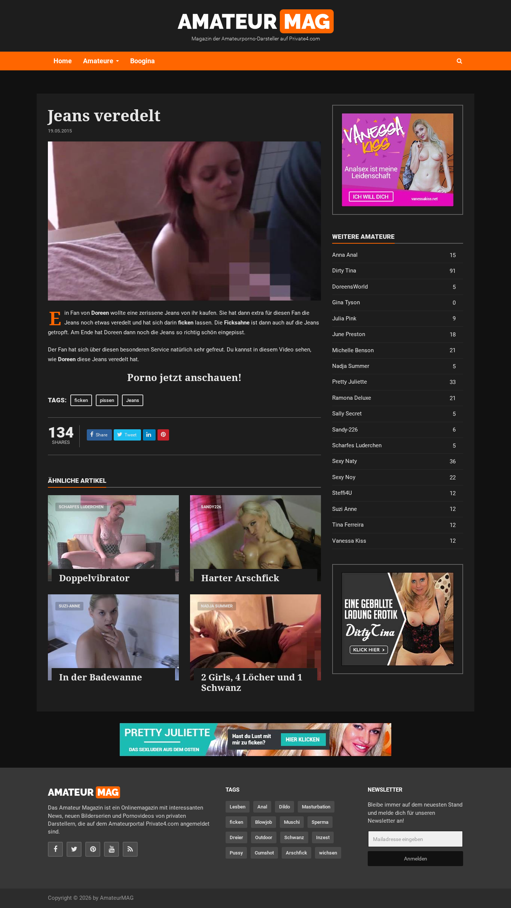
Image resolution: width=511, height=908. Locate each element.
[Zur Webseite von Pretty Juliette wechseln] (255, 739)
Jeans (132, 400)
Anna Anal (394, 255)
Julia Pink (394, 318)
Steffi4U (394, 493)
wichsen (328, 853)
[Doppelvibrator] (113, 538)
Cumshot (264, 853)
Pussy (236, 853)
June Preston (394, 334)
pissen (107, 400)
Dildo (284, 807)
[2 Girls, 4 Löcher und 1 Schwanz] (255, 637)
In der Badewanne (100, 677)
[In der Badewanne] (113, 637)
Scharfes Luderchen (81, 507)
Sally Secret (394, 413)
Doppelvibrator (94, 578)
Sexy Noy (394, 477)
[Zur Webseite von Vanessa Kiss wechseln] (398, 619)
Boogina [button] (142, 61)
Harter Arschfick (240, 578)
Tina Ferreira (394, 524)
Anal (262, 807)
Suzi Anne (394, 509)
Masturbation (316, 807)
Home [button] (62, 61)
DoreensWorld (394, 286)
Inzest (323, 837)
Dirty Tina (394, 270)
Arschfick (296, 853)
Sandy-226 (394, 429)
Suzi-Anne (69, 606)
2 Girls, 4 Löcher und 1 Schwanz (251, 682)
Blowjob (263, 822)
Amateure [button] (98, 61)
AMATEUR (254, 21)
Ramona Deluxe (394, 398)
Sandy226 (211, 507)
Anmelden (415, 859)
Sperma (320, 822)
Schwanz (294, 837)
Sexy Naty (394, 461)
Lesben (237, 807)
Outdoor (263, 837)
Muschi (292, 822)
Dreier (236, 837)
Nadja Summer (217, 606)
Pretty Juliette (394, 382)
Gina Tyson (394, 302)
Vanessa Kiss (394, 541)
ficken (81, 400)
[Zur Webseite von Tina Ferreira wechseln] (398, 160)
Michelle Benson (394, 350)
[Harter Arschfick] (255, 538)
